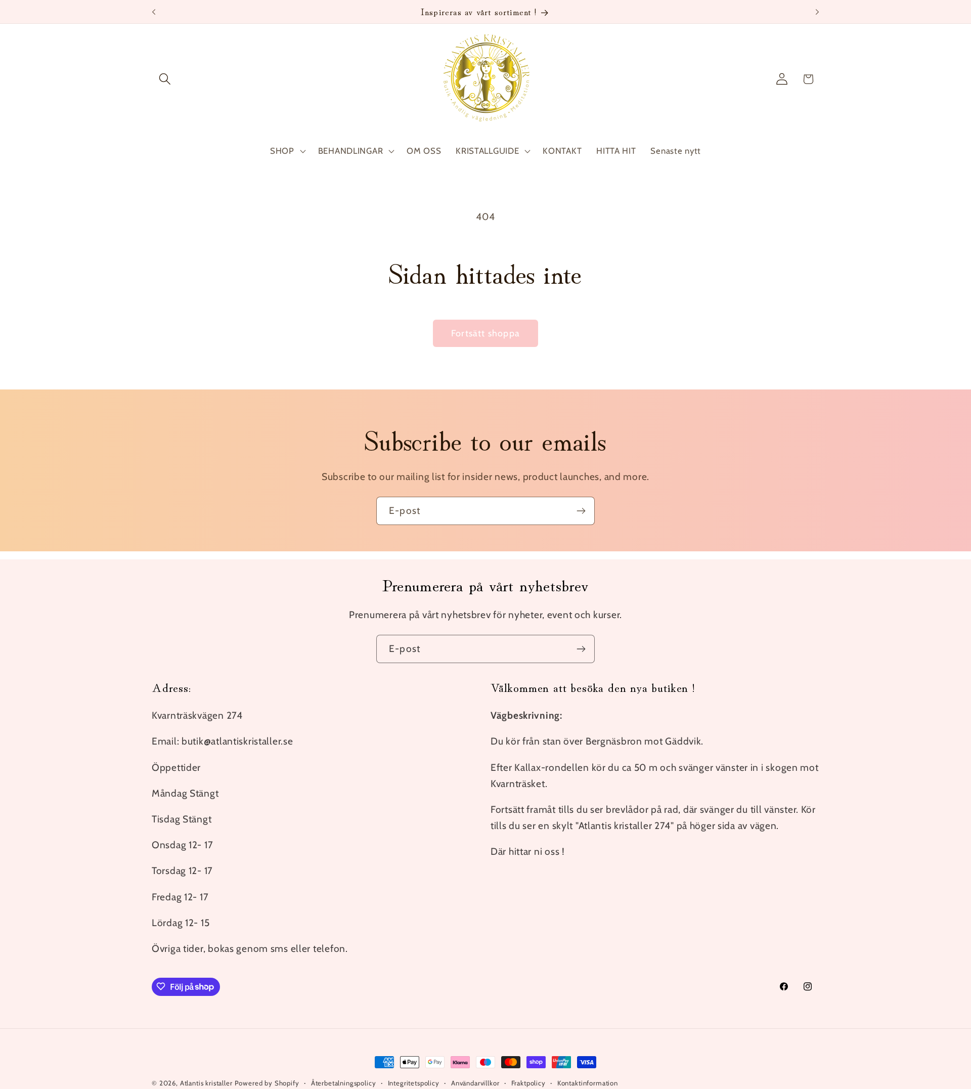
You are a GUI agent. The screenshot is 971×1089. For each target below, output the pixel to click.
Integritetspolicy (413, 1083)
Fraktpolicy (528, 1083)
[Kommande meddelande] (817, 11)
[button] (165, 79)
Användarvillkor (475, 1083)
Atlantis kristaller (206, 1083)
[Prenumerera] (580, 511)
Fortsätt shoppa (485, 333)
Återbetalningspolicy (343, 1083)
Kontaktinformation (587, 1083)
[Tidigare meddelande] (154, 11)
